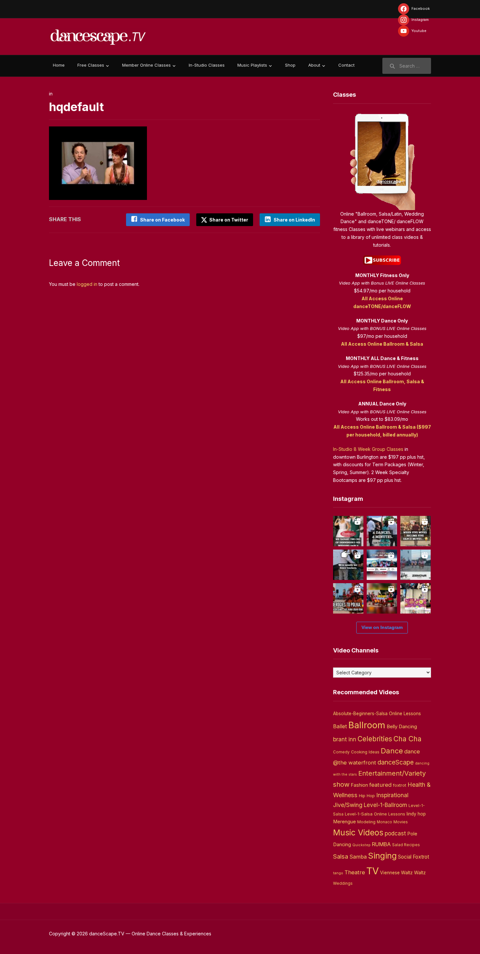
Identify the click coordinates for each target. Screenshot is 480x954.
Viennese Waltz (396, 872)
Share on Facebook (162, 219)
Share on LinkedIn (294, 219)
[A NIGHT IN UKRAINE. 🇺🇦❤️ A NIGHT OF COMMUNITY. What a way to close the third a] (382, 598)
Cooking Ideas (365, 751)
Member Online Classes (146, 65)
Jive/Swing (347, 804)
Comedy (341, 752)
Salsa (340, 856)
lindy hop (416, 813)
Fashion (359, 785)
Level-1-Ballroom (385, 804)
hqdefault (76, 107)
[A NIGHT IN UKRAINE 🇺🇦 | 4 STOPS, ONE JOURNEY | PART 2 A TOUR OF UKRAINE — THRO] (382, 565)
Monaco (384, 822)
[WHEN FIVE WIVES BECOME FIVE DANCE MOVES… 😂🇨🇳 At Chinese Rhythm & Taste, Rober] (415, 531)
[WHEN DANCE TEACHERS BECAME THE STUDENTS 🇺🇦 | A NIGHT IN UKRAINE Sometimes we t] (348, 565)
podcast (395, 833)
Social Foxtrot (413, 857)
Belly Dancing (402, 726)
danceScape (395, 762)
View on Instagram (382, 627)
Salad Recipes (406, 845)
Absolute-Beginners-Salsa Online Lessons (377, 713)
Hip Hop (367, 795)
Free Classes (90, 65)
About (314, 65)
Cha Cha (407, 738)
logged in (87, 284)
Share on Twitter (228, 219)
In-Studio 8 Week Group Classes (368, 449)
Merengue (344, 822)
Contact (346, 65)
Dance (392, 751)
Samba (358, 857)
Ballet (340, 726)
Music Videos (358, 832)
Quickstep (361, 845)
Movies (400, 821)
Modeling (366, 821)
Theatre (354, 872)
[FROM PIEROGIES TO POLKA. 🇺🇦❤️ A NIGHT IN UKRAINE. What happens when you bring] (348, 598)
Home (59, 65)
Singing (382, 856)
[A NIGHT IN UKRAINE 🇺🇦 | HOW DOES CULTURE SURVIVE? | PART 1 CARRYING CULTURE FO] (415, 565)
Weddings (343, 883)
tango (338, 873)
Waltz (420, 872)
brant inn (344, 739)
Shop (290, 65)
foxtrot (399, 785)
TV (372, 871)
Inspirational (392, 795)
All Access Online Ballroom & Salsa (382, 344)
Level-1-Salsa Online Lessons (375, 813)
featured (380, 784)
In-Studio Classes (207, 65)
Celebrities (375, 739)
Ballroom (366, 725)
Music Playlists (252, 65)
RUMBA (381, 844)
